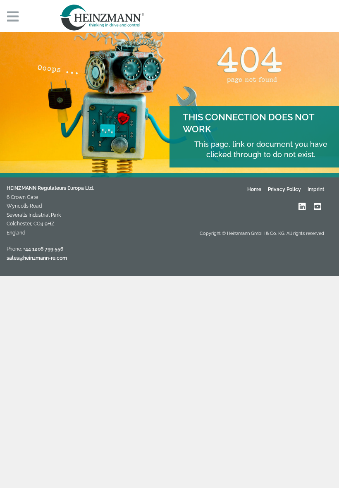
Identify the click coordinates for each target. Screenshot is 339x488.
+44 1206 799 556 (43, 249)
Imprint (316, 189)
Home (254, 189)
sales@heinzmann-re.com (37, 258)
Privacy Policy (284, 189)
